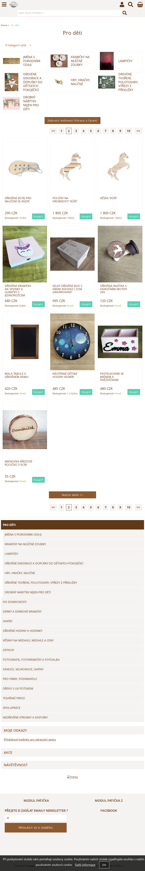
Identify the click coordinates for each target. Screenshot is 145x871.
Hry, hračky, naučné (80, 82)
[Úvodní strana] (13, 4)
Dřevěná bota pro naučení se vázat (18, 200)
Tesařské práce (14, 698)
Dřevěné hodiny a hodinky (22, 631)
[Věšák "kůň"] (120, 166)
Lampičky (125, 61)
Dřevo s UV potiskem (18, 688)
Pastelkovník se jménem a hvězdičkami (112, 377)
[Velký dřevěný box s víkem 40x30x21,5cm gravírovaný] (72, 254)
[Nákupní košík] (140, 6)
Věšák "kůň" (108, 198)
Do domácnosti (15, 602)
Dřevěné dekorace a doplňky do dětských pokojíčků (32, 82)
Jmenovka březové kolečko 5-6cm (18, 463)
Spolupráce (11, 708)
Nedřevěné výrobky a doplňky (25, 717)
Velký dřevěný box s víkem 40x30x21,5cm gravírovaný (67, 289)
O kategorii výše (15, 45)
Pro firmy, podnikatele (20, 679)
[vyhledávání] (130, 5)
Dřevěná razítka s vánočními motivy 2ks (113, 289)
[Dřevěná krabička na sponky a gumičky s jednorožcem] (25, 254)
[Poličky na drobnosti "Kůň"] (72, 166)
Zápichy (8, 650)
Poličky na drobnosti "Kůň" (64, 200)
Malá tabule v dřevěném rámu (17, 375)
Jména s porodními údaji (31, 61)
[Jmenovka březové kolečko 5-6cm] (25, 429)
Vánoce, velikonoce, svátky (23, 669)
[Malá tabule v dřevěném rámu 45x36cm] (25, 342)
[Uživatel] (122, 5)
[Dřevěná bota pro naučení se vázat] (25, 166)
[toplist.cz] (72, 777)
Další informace (85, 865)
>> (138, 131)
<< (53, 131)
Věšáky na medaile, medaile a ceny (28, 640)
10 (128, 131)
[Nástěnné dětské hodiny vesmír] (72, 342)
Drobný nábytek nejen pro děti (31, 103)
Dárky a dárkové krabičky (22, 611)
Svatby (7, 621)
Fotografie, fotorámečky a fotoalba (31, 659)
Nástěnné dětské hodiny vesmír (64, 375)
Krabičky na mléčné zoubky (80, 61)
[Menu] (4, 4)
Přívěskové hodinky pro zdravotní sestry (30, 740)
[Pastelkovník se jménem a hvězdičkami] (120, 342)
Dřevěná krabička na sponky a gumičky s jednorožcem (18, 290)
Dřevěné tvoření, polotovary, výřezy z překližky (128, 82)
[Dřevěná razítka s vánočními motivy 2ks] (120, 254)
